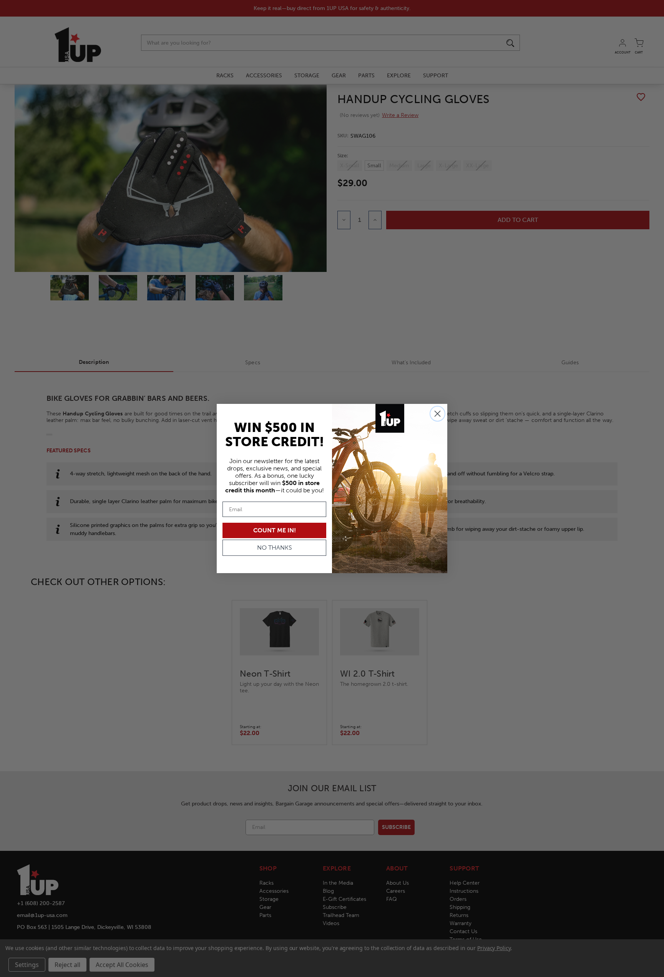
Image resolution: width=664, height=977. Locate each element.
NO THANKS (274, 547)
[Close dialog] (437, 413)
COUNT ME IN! (274, 530)
